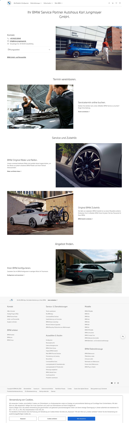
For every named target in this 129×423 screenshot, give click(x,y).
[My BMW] (109, 3)
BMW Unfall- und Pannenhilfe (16, 57)
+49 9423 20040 (15, 38)
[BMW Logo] (9, 3)
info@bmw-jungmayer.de (18, 41)
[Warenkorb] (113, 3)
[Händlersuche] (120, 3)
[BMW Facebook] (115, 383)
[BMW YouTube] (112, 383)
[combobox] (123, 336)
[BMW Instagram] (118, 383)
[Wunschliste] (116, 3)
